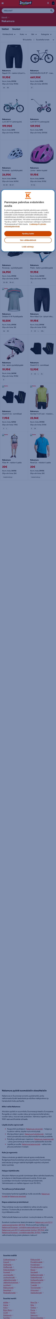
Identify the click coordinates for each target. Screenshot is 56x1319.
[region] (28, 221)
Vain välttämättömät (28, 240)
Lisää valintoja (28, 247)
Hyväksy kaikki (28, 234)
